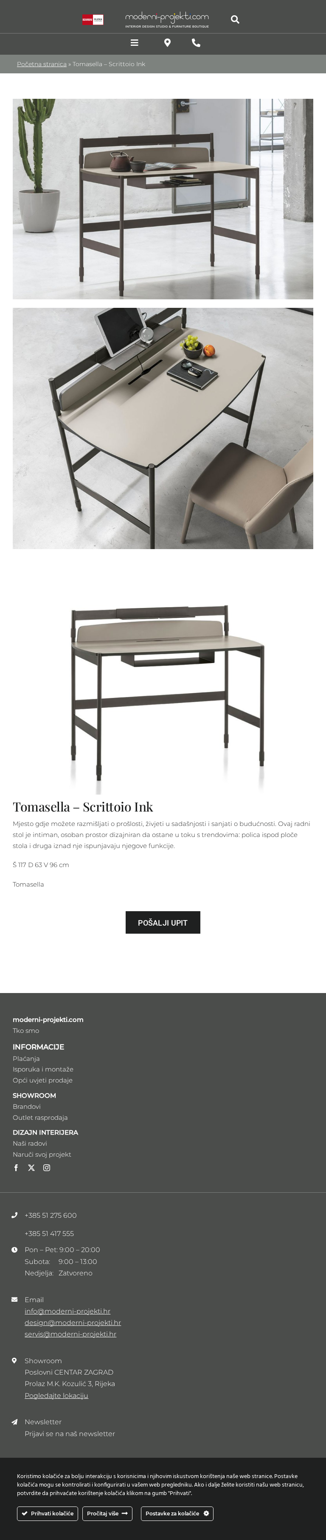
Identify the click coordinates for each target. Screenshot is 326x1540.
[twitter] (31, 1167)
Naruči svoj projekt (42, 1154)
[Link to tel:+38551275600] (196, 43)
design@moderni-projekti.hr (73, 1323)
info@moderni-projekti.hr (67, 1311)
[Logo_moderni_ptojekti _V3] (167, 14)
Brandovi (27, 1106)
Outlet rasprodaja (40, 1117)
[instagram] (46, 1167)
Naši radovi (30, 1143)
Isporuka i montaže (43, 1069)
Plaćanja (26, 1059)
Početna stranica (42, 64)
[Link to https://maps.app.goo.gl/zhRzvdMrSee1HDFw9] (167, 43)
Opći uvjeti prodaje (43, 1080)
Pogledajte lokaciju (56, 1396)
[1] (163, 102)
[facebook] (16, 1167)
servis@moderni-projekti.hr (70, 1334)
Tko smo (26, 1031)
